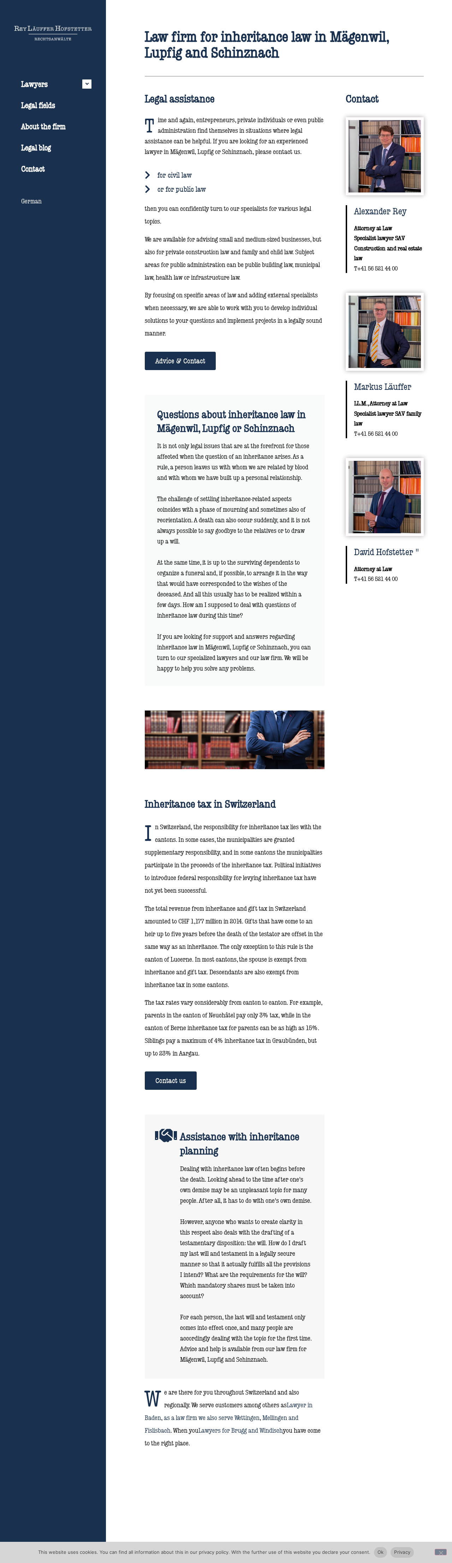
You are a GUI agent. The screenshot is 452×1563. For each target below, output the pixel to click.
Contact (33, 169)
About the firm (43, 126)
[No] (441, 1552)
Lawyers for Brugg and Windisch (240, 1430)
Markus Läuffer (382, 386)
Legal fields (38, 105)
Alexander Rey (380, 211)
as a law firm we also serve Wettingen (212, 1417)
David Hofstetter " (386, 552)
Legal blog (36, 147)
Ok (380, 1552)
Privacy (402, 1552)
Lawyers (34, 84)
